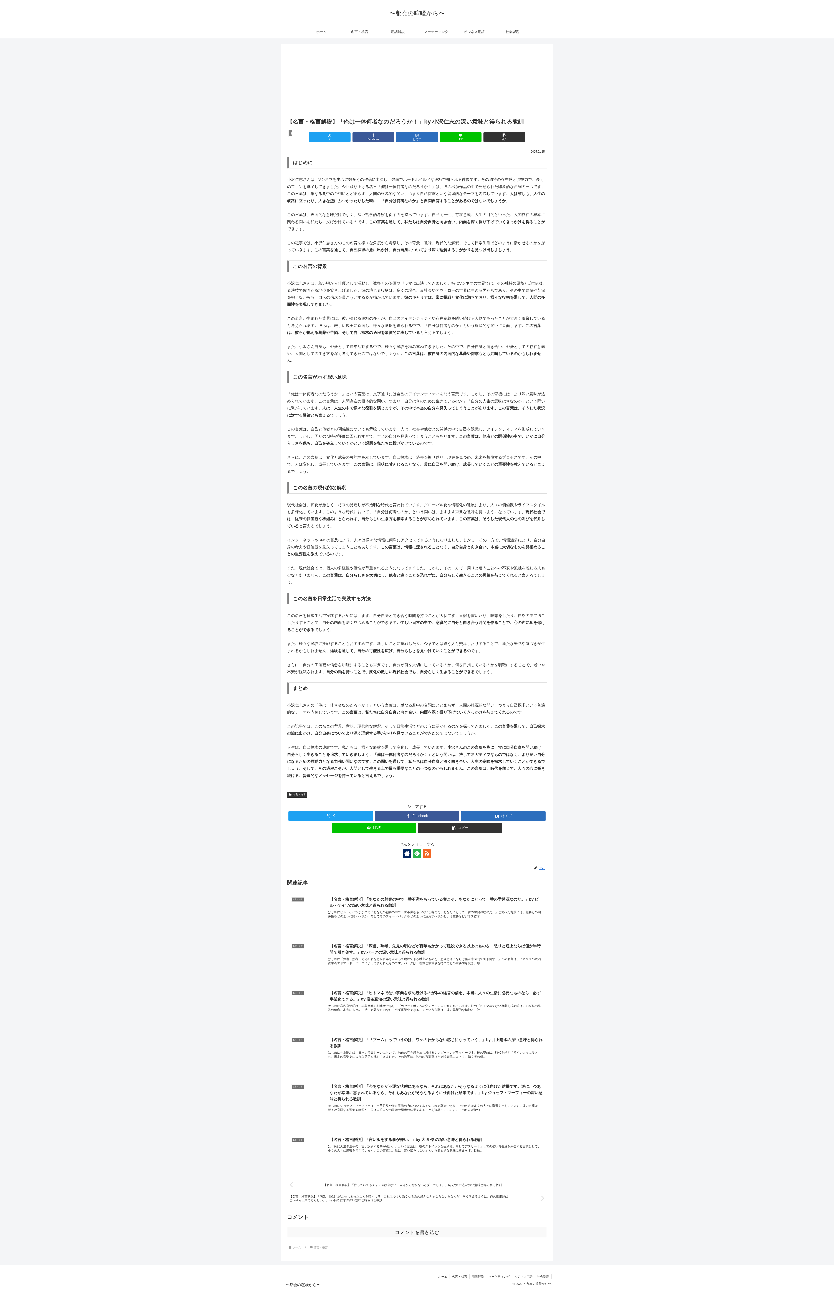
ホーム (442, 1276)
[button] (504, 137)
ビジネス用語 (523, 1276)
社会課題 (543, 1276)
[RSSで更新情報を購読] (427, 853)
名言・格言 (299, 794)
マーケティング (499, 1276)
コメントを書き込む (417, 1232)
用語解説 (478, 1276)
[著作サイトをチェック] (407, 853)
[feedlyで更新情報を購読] (417, 853)
